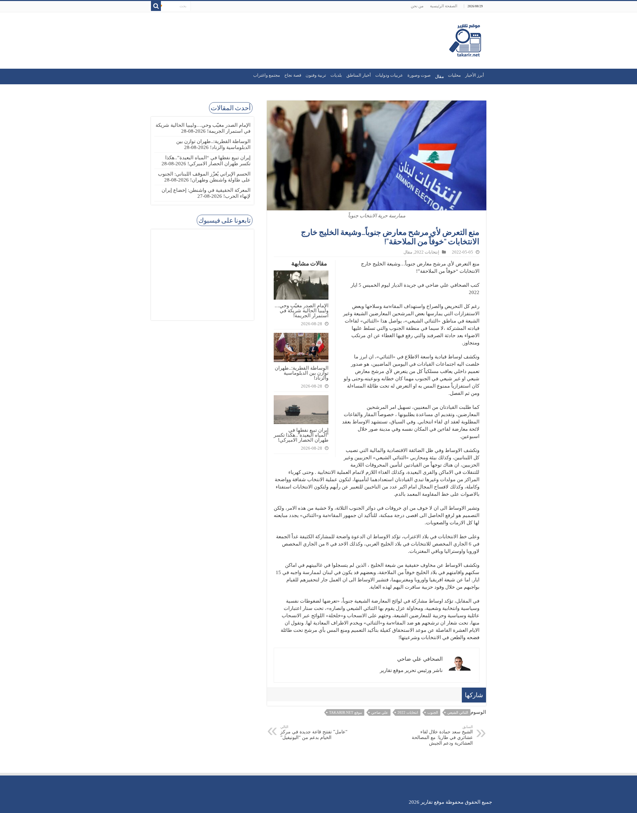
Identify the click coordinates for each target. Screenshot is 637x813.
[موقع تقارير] (465, 39)
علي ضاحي (379, 712)
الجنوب (432, 712)
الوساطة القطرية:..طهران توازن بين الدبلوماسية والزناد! (301, 373)
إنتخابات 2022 (426, 252)
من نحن (417, 6)
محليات (454, 75)
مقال (407, 252)
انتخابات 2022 (407, 712)
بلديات (336, 75)
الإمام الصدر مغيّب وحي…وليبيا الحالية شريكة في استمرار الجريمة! (301, 310)
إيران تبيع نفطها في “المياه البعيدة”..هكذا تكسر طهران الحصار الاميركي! (301, 435)
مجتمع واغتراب (266, 75)
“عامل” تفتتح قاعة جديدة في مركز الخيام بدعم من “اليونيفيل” (313, 732)
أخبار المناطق (358, 75)
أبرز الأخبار (474, 75)
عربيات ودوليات (389, 75)
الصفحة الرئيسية (443, 6)
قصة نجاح (292, 75)
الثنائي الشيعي (457, 712)
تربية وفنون (316, 75)
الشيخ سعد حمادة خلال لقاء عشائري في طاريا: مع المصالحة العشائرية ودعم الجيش (442, 735)
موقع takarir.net (345, 712)
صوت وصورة (419, 75)
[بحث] (156, 6)
